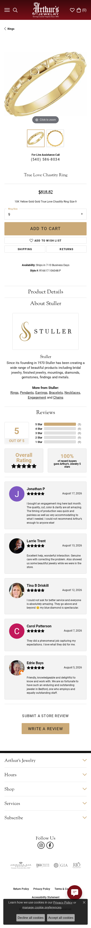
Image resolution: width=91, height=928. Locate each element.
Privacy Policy (41, 889)
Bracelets (56, 392)
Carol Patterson (39, 626)
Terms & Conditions (66, 889)
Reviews (45, 412)
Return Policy (21, 889)
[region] (45, 84)
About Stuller (45, 303)
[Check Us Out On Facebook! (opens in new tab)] (49, 845)
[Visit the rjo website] (76, 865)
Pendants (27, 392)
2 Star (38, 437)
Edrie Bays (35, 662)
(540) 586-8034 (45, 159)
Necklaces (72, 392)
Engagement (37, 397)
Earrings (41, 392)
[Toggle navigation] (6, 10)
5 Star (38, 424)
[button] (15, 10)
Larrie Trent (36, 540)
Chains (58, 397)
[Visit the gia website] (61, 865)
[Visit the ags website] (21, 865)
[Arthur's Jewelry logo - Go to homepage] (45, 9)
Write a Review (45, 728)
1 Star (38, 442)
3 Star (38, 433)
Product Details (45, 292)
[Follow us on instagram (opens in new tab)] (41, 845)
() (79, 424)
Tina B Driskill (38, 585)
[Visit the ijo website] (42, 865)
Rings (11, 28)
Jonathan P (36, 488)
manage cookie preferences (41, 907)
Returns (66, 249)
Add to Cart (45, 228)
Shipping (25, 249)
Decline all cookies (31, 917)
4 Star (38, 428)
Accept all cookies (60, 917)
